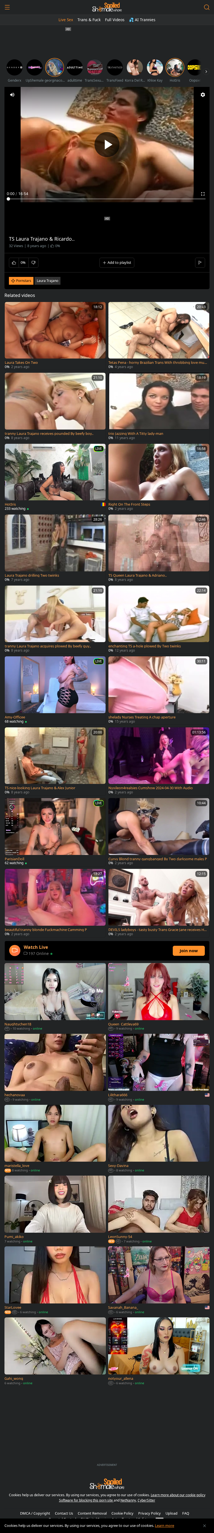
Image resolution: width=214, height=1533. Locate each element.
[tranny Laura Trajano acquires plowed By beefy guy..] (55, 620)
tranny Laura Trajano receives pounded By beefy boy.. (49, 433)
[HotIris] (55, 478)
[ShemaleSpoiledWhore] (106, 7)
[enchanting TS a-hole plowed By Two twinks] (158, 620)
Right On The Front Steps (129, 504)
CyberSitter (146, 1500)
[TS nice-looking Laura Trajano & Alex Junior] (55, 761)
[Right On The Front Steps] (158, 478)
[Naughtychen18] (55, 997)
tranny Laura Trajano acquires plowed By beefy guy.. (48, 646)
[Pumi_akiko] (55, 1210)
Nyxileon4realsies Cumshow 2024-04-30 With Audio (150, 788)
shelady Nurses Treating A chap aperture (142, 717)
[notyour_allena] (159, 1351)
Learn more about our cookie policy (178, 1495)
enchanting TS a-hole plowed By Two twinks (144, 646)
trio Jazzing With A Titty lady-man (135, 433)
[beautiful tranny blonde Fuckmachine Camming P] (55, 903)
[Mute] (12, 94)
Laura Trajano (47, 280)
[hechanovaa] (55, 1068)
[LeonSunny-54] (159, 1210)
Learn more (164, 1525)
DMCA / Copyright (35, 1513)
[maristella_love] (55, 1139)
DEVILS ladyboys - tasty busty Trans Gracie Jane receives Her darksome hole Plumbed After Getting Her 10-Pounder (157, 930)
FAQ (185, 1513)
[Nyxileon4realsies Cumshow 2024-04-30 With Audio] (158, 761)
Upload (171, 1513)
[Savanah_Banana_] (159, 1280)
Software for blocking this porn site (86, 1500)
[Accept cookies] (205, 1526)
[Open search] (207, 7)
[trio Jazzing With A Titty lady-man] (158, 407)
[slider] (107, 199)
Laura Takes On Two (21, 362)
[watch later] (11, 308)
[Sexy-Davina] (159, 1139)
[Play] (107, 144)
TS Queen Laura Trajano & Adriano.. (137, 575)
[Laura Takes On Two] (55, 336)
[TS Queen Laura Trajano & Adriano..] (158, 549)
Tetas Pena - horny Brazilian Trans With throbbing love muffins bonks (157, 362)
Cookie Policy (122, 1513)
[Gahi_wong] (55, 1351)
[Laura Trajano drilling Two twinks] (55, 549)
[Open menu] (7, 7)
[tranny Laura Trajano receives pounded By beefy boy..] (55, 407)
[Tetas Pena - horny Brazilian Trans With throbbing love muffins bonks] (158, 336)
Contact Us (64, 1513)
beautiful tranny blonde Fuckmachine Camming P (46, 930)
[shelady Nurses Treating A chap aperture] (158, 690)
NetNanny (128, 1500)
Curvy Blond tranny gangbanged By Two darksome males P (157, 859)
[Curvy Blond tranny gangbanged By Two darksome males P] (158, 832)
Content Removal (92, 1513)
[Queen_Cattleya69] (159, 997)
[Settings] (202, 94)
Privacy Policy (149, 1513)
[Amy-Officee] (55, 690)
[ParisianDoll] (55, 832)
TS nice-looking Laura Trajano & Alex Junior (40, 788)
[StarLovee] (55, 1280)
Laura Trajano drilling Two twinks (32, 575)
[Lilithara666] (159, 1068)
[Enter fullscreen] (202, 193)
